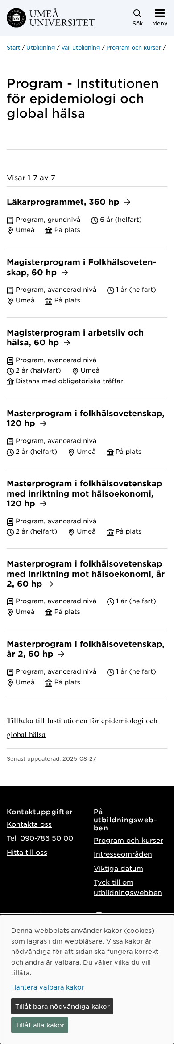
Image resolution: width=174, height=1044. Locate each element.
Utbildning (40, 47)
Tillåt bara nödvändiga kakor (62, 1006)
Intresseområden (123, 853)
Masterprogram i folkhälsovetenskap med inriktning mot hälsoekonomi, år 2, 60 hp (86, 574)
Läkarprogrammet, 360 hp (64, 202)
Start (13, 47)
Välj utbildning (80, 47)
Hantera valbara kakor (47, 987)
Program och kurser (133, 47)
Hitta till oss (27, 852)
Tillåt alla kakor (40, 1025)
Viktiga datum (118, 868)
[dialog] (87, 979)
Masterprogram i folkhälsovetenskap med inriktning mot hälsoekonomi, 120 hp (84, 494)
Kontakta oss (29, 824)
